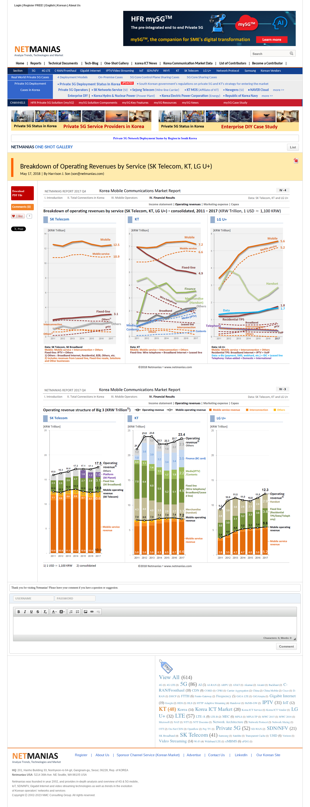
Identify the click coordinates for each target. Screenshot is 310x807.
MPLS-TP (252, 716)
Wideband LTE (213, 741)
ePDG (245, 741)
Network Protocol (258, 722)
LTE (180, 715)
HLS (189, 703)
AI (200, 684)
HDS (180, 703)
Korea (182, 709)
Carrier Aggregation (237, 690)
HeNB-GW (251, 703)
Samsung (224, 735)
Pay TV (207, 729)
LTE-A (200, 716)
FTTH (185, 696)
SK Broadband (167, 735)
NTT (186, 722)
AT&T (236, 685)
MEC (226, 716)
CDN (195, 690)
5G (183, 683)
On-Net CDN (175, 729)
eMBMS (231, 741)
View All (169, 677)
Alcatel (260, 685)
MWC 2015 (268, 716)
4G (160, 685)
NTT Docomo (200, 722)
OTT (161, 729)
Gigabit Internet (283, 695)
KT (162, 708)
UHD (273, 735)
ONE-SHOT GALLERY (54, 147)
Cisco (286, 690)
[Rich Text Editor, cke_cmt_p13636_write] (155, 626)
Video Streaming (173, 740)
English (50, 5)
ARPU (225, 685)
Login (17, 5)
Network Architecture (228, 721)
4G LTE (171, 685)
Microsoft (164, 722)
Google (169, 703)
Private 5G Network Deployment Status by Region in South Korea (155, 138)
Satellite (237, 735)
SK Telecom (194, 734)
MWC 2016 (285, 716)
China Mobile (270, 690)
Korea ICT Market (213, 709)
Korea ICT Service (252, 710)
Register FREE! (33, 5)
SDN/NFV (277, 728)
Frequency (223, 696)
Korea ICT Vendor (276, 710)
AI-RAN (212, 685)
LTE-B (214, 716)
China (256, 690)
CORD (208, 690)
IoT (285, 702)
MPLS (238, 716)
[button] (18, 612)
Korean (61, 5)
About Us (75, 5)
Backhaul (274, 685)
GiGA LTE (242, 696)
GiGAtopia (259, 696)
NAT (176, 722)
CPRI (220, 690)
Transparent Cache (255, 735)
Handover (235, 703)
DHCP (173, 696)
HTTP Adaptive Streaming (211, 703)
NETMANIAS (22, 147)
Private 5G (228, 727)
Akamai (248, 685)
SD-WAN (256, 729)
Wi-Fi (197, 741)
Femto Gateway (203, 696)
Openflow (192, 729)
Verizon (287, 735)
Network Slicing (281, 722)
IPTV (267, 702)
